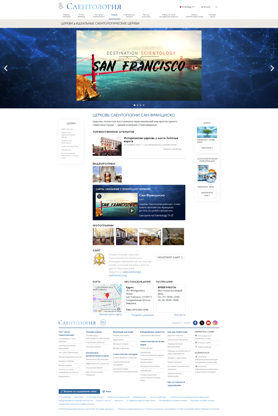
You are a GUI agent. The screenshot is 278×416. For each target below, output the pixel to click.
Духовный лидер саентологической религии (125, 370)
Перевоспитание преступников (175, 345)
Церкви (114, 14)
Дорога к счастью (175, 335)
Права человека (175, 362)
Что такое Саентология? (99, 15)
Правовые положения (210, 409)
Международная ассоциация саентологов (76, 400)
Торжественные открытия (125, 357)
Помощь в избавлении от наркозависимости (179, 352)
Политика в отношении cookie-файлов (160, 409)
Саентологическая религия (118, 397)
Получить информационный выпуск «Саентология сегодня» (206, 369)
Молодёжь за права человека (203, 400)
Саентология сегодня (129, 15)
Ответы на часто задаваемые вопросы (168, 15)
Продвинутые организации (66, 141)
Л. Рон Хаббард (81, 15)
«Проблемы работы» (95, 342)
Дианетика (79, 397)
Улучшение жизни (94, 367)
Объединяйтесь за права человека (173, 400)
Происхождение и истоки (70, 357)
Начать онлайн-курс (158, 397)
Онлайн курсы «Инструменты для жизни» (98, 336)
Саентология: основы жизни (206, 140)
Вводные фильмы (121, 348)
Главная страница (66, 15)
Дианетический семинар (97, 359)
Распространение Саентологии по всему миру (70, 155)
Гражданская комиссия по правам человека (76, 404)
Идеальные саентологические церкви (68, 134)
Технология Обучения (178, 339)
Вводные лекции (120, 343)
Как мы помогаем (146, 15)
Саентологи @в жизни (150, 335)
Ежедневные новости (152, 331)
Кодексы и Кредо (66, 361)
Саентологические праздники (121, 363)
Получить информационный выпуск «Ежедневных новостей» (206, 359)
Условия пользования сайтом (188, 409)
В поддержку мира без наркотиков (141, 400)
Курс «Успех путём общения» (94, 373)
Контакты (179, 314)
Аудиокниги (118, 339)
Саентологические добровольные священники (189, 397)
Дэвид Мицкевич (139, 397)
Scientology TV (188, 6)
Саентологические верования (67, 347)
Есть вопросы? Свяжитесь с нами (203, 337)
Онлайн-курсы (212, 15)
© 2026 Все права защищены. (86, 409)
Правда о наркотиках (177, 358)
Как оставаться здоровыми (176, 384)
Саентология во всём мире (152, 343)
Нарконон (119, 400)
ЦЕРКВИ (71, 123)
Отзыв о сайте (204, 342)
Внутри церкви (65, 365)
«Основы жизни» (93, 346)
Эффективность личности (97, 363)
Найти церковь (67, 129)
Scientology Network (95, 397)
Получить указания (143, 315)
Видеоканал (64, 376)
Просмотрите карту (110, 314)
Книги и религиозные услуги (194, 15)
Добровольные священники (175, 374)
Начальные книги (121, 335)
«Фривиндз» (66, 149)
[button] (134, 105)
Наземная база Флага (69, 146)
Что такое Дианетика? (68, 352)
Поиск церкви (146, 348)
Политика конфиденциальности (130, 409)
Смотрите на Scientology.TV (155, 215)
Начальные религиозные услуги (97, 354)
